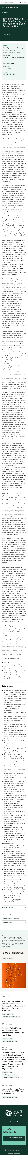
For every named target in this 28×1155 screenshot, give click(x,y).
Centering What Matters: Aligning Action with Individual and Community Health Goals (14, 1032)
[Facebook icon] (8, 1121)
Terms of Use (10, 1153)
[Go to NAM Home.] (10, 2)
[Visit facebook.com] (13, 74)
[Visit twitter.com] (10, 74)
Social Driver (20, 1150)
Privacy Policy (17, 1153)
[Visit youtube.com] (17, 1121)
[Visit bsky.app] (4, 74)
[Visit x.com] (11, 1121)
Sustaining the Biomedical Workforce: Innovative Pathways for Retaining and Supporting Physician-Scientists (14, 1006)
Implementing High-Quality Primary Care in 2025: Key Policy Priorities (14, 1091)
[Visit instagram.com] (20, 1121)
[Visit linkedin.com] (7, 74)
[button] (25, 2)
